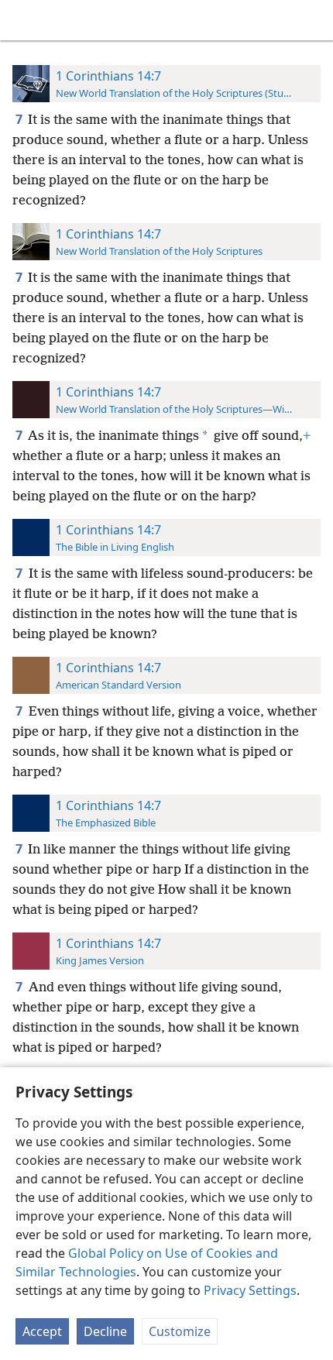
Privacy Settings (250, 1290)
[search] (313, 20)
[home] (23, 20)
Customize (180, 1331)
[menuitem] (23, 20)
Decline (105, 1331)
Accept (42, 1331)
